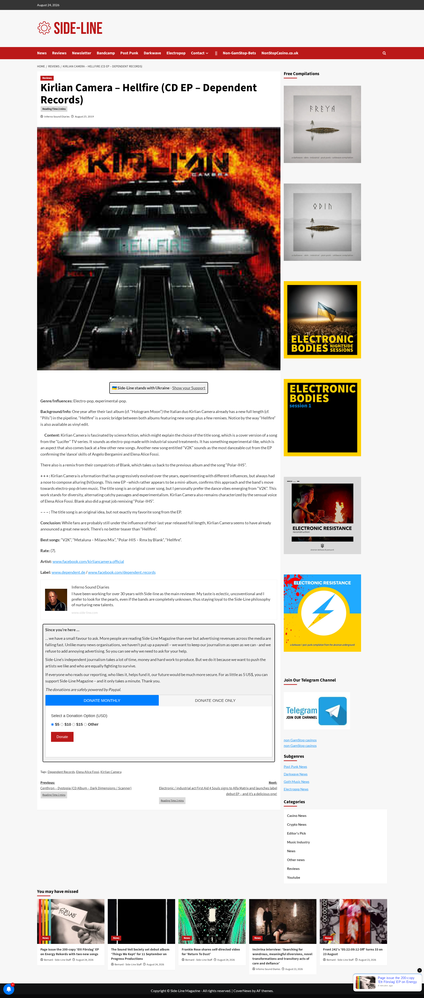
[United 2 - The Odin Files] (322, 222)
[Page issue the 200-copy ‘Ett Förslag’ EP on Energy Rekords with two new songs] (70, 921)
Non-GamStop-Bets (239, 53)
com (82, 561)
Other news (296, 860)
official (118, 561)
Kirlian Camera (110, 772)
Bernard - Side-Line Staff (57, 960)
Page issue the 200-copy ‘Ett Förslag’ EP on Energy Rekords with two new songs (69, 951)
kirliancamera (100, 561)
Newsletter (81, 53)
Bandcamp (106, 53)
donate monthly (102, 700)
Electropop (176, 53)
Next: (218, 788)
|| (216, 53)
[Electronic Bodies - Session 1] (322, 417)
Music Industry (298, 842)
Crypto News (297, 824)
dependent (71, 572)
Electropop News (296, 789)
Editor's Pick (296, 833)
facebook (70, 561)
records (149, 572)
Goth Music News (296, 782)
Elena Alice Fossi (87, 772)
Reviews (59, 53)
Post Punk (129, 53)
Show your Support (188, 387)
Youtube (293, 877)
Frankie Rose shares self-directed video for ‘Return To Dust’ (211, 951)
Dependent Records (61, 772)
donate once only (215, 700)
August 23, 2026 (294, 969)
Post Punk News (295, 767)
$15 (79, 724)
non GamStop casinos (300, 740)
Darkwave (152, 53)
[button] (384, 53)
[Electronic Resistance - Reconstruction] (322, 515)
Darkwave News (296, 774)
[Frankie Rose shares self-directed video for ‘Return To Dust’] (212, 921)
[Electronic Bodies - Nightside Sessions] (322, 319)
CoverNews (242, 991)
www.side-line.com (85, 612)
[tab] (102, 700)
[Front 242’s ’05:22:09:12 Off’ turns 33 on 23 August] (353, 921)
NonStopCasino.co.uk (279, 53)
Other (93, 724)
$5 (57, 724)
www (57, 561)
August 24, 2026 (84, 960)
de (83, 572)
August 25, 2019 (84, 116)
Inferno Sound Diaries (57, 116)
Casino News (297, 816)
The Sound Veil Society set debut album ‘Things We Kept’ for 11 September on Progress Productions (140, 954)
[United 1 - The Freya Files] (322, 124)
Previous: (86, 785)
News (42, 53)
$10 (67, 724)
